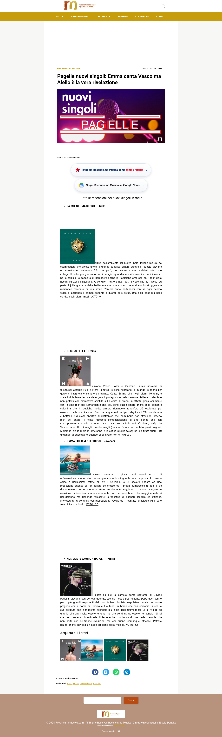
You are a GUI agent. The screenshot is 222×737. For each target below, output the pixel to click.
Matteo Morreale (119, 726)
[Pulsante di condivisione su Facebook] (95, 672)
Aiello (69, 683)
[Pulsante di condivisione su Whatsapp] (116, 672)
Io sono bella (86, 683)
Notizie (59, 16)
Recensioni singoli (69, 68)
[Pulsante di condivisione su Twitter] (106, 672)
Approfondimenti (80, 16)
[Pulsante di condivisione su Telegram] (127, 672)
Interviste (104, 16)
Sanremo (123, 16)
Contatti (161, 16)
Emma (76, 683)
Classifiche (142, 16)
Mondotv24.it (114, 731)
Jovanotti (97, 683)
